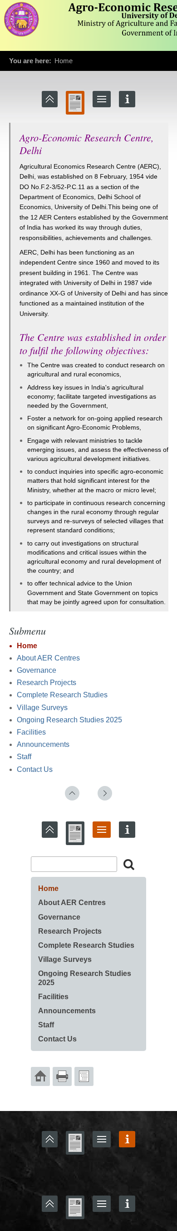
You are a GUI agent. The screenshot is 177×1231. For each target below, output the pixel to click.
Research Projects (46, 682)
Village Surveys (42, 707)
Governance (36, 670)
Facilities (31, 732)
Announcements (43, 744)
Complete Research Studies (62, 695)
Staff (24, 757)
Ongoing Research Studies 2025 (69, 720)
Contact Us (35, 769)
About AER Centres (48, 658)
